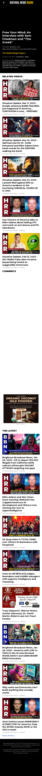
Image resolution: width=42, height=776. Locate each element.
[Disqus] (21, 303)
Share (27, 57)
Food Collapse (19, 62)
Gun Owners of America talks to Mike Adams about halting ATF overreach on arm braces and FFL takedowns (20, 224)
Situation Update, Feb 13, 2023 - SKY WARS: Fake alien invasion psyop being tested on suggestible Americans (19, 261)
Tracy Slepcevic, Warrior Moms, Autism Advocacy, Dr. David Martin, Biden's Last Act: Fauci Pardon (19, 614)
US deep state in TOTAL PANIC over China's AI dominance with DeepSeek (19, 542)
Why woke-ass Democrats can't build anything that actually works (19, 690)
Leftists (24, 66)
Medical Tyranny (8, 62)
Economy (32, 64)
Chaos (14, 64)
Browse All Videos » (8, 736)
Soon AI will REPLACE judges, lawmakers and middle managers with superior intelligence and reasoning (21, 578)
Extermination (7, 64)
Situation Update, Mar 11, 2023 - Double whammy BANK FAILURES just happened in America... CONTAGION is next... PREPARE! (20, 107)
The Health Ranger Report (13, 53)
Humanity (5, 66)
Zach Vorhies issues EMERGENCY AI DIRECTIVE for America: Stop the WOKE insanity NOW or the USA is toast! (20, 725)
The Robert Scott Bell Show (10, 621)
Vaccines (5, 67)
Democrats (32, 66)
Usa (19, 64)
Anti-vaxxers (29, 62)
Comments (20, 57)
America (12, 66)
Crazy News (31, 60)
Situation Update (20, 60)
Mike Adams (14, 67)
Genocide (24, 64)
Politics (18, 66)
